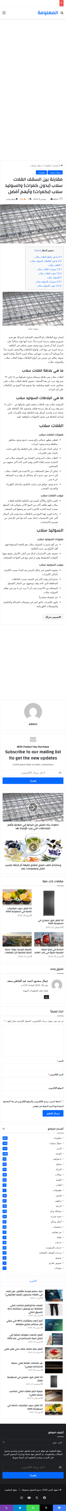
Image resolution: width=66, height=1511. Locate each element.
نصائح (59, 1164)
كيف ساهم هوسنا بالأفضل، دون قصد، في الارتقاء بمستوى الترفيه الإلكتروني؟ (24, 1293)
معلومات (47, 165)
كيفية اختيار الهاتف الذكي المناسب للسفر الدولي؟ (26, 1393)
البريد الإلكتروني (55, 1074)
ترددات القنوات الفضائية (50, 1252)
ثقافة (59, 1237)
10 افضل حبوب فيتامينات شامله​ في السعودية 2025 (19, 910)
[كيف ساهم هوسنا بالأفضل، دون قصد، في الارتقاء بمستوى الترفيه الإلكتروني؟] (54, 1296)
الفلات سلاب (55, 265)
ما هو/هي (57, 1158)
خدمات (58, 1242)
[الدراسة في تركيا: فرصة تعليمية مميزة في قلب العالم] (48, 939)
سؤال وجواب (36, 165)
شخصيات (57, 1226)
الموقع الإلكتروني (56, 1088)
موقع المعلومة (11, 1489)
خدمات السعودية (54, 1247)
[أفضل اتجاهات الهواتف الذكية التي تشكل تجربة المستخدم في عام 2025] (54, 1339)
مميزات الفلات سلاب (49, 269)
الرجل (59, 1206)
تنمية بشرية (56, 1216)
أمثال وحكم (56, 1221)
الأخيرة (33, 1280)
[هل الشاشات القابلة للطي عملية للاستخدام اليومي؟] (54, 1367)
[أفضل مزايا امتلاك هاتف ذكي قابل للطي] (54, 1353)
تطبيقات (57, 1190)
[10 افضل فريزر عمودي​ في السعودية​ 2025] (48, 903)
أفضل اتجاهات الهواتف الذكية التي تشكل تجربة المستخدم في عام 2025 (25, 1336)
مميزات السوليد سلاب (48, 281)
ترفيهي (58, 1200)
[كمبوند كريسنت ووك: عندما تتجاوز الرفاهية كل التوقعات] (17, 939)
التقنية (59, 1179)
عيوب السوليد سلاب (49, 285)
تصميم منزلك (52, 617)
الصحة (59, 1153)
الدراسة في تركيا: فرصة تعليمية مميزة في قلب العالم (49, 951)
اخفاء (37, 250)
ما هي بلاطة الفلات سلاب (48, 256)
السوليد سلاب (54, 277)
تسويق (58, 1257)
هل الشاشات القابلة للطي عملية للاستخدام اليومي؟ (27, 1365)
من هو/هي (57, 1232)
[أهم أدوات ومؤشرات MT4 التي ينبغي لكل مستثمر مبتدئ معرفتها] (54, 1325)
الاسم (60, 1061)
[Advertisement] (33, 54)
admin (55, 199)
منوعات (58, 1268)
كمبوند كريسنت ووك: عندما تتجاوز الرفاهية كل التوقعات (18, 951)
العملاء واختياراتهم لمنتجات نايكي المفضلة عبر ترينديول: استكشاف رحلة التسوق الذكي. (25, 1308)
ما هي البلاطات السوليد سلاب (46, 261)
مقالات (58, 1174)
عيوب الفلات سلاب (50, 273)
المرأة (59, 1169)
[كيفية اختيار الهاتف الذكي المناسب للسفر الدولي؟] (54, 1395)
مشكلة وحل (56, 1211)
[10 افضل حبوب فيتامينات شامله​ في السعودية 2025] (17, 897)
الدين (59, 1148)
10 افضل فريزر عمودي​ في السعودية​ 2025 (50, 921)
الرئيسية (57, 165)
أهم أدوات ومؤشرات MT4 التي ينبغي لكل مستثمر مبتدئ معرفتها (29, 3)
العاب (59, 1184)
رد (46, 997)
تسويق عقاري (55, 1263)
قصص (59, 1195)
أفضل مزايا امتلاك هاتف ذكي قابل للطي (23, 1349)
